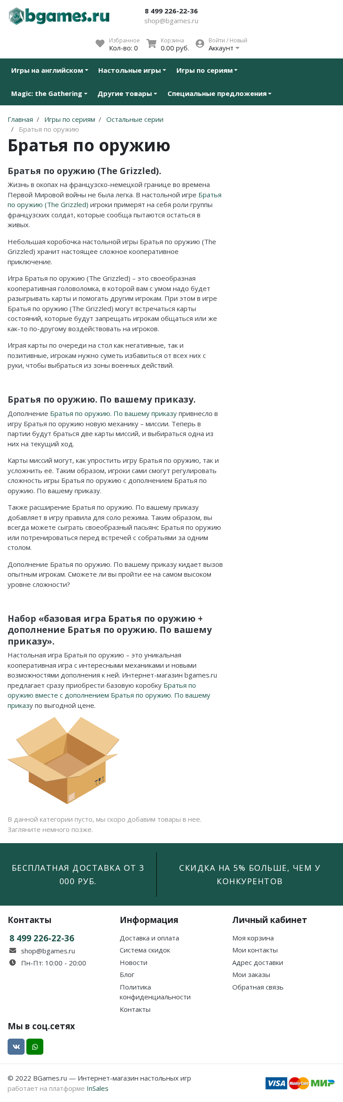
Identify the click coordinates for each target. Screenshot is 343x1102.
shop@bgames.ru (171, 20)
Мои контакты (255, 949)
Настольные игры (129, 70)
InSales (98, 1088)
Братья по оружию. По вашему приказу (113, 413)
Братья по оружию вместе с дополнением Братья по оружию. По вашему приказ (109, 695)
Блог (127, 974)
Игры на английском (47, 70)
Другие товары (124, 93)
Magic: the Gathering (46, 93)
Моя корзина (253, 937)
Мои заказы (251, 974)
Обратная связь (258, 986)
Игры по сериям (204, 70)
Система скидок (145, 949)
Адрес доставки (257, 962)
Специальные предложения (217, 93)
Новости (133, 962)
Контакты (135, 1009)
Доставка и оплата (149, 937)
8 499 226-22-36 (171, 10)
